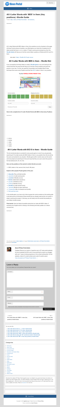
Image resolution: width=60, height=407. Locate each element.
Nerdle (10, 180)
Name (9, 291)
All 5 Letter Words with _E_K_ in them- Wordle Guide (20, 331)
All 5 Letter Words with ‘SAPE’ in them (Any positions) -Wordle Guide (23, 333)
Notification (9, 362)
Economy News (10, 350)
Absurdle (11, 174)
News (8, 361)
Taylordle (10, 187)
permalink (14, 242)
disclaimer (24, 382)
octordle (10, 178)
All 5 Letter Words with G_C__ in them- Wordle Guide (20, 328)
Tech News (9, 370)
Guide (17, 241)
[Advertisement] (30, 34)
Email (9, 297)
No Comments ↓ (31, 19)
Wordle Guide (10, 52)
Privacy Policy (41, 401)
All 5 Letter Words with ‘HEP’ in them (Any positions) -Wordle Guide (23, 336)
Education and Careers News (13, 352)
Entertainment (10, 353)
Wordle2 (10, 185)
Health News (9, 359)
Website (9, 303)
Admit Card (9, 347)
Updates (21, 241)
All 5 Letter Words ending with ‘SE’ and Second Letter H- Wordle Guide (24, 335)
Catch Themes (34, 403)
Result (8, 365)
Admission (9, 345)
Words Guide (9, 373)
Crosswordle (11, 189)
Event (8, 355)
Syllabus (9, 368)
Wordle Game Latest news (33, 241)
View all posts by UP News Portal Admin (26, 258)
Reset (50, 107)
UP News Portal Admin (22, 19)
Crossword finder (10, 348)
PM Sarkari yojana (11, 364)
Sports (8, 367)
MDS (34, 70)
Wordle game (34, 64)
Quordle (10, 181)
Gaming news (10, 356)
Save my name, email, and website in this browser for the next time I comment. (23, 306)
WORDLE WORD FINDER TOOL (32, 73)
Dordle (10, 183)
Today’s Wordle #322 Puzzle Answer (24, 57)
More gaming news (13, 191)
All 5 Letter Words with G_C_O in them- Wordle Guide (20, 330)
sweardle (10, 176)
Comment (10, 271)
